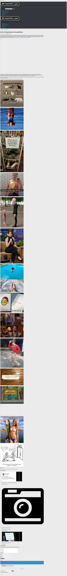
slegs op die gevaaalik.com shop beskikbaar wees (20, 37)
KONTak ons (3, 28)
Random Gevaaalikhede (5, 11)
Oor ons (3, 14)
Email (1, 555)
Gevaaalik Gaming (4, 12)
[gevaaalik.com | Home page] (33, 4)
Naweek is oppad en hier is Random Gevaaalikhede (9, 482)
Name (1, 554)
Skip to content (2, 0)
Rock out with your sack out (6, 529)
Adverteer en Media (4, 13)
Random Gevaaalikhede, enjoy (6, 542)
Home (3, 10)
